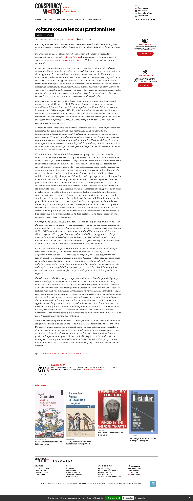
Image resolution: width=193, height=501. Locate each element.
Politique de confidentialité (109, 477)
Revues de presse (93, 20)
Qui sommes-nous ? (105, 466)
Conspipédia (59, 20)
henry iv (65, 354)
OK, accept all (114, 498)
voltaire (85, 354)
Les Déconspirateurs (74, 474)
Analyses (48, 20)
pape (77, 354)
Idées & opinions (42, 472)
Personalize (128, 498)
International (41, 470)
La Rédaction (68, 40)
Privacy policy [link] (140, 498)
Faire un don (135, 475)
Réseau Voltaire (72, 57)
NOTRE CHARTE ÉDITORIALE (108, 470)
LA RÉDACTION (58, 365)
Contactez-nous (135, 468)
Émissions (79, 20)
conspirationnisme (46, 354)
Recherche (135, 466)
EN (140, 5)
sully (80, 354)
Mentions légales (105, 474)
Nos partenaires (104, 472)
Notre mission (103, 468)
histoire (72, 354)
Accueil (38, 20)
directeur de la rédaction (93, 369)
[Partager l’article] (37, 39)
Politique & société (42, 468)
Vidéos (70, 20)
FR (136, 5)
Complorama (71, 470)
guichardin (58, 354)
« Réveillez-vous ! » (73, 472)
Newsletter (133, 472)
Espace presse (134, 470)
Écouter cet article (44, 35)
